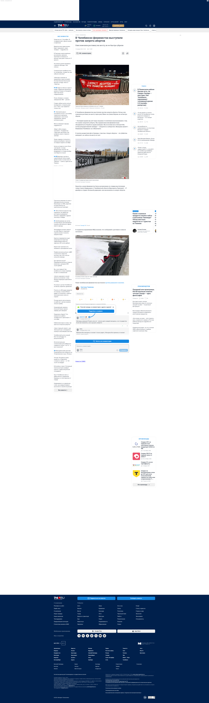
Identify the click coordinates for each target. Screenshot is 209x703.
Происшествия (121, 613)
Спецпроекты (140, 619)
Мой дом (101, 616)
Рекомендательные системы (112, 690)
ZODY (125, 22)
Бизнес (79, 608)
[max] (91, 635)
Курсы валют (115, 22)
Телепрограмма (92, 22)
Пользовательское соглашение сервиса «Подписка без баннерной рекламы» (123, 692)
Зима (100, 606)
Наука (100, 619)
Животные (80, 621)
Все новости (63, 36)
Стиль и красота (140, 608)
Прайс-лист (57, 608)
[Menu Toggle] (55, 25)
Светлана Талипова (87, 287)
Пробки (97, 25)
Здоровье (80, 624)
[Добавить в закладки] (123, 53)
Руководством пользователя (112, 680)
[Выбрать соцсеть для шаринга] (127, 53)
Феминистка (80, 293)
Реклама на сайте (59, 606)
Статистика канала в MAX (61, 624)
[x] (96, 635)
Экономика (139, 616)
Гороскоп (106, 22)
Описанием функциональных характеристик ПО (116, 681)
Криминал (102, 608)
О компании (57, 611)
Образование (102, 624)
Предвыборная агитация (61, 621)
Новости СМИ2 (80, 361)
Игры (121, 22)
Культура (101, 611)
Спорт (137, 606)
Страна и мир (140, 611)
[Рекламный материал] (118, 25)
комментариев (85, 53)
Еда (78, 619)
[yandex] (104, 635)
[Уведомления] (150, 25)
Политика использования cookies (113, 688)
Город (79, 613)
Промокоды (68, 22)
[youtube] (100, 635)
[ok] (87, 635)
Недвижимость (58, 22)
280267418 (82, 317)
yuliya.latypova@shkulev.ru (139, 674)
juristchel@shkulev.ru (91, 686)
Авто (78, 606)
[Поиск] (146, 25)
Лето (100, 613)
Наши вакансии (58, 616)
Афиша (100, 22)
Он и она (119, 606)
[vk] (83, 635)
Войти (81, 350)
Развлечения (121, 619)
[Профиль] (154, 25)
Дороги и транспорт (83, 616)
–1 (127, 337)
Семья (119, 624)
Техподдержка (58, 619)
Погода (84, 22)
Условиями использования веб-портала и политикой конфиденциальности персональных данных (128, 682)
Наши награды (58, 613)
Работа (119, 616)
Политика (120, 611)
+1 (122, 325)
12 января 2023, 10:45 (80, 49)
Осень (119, 608)
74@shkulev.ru (71, 685)
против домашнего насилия (114, 283)
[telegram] (79, 635)
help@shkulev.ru (64, 688)
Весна (79, 611)
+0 (122, 337)
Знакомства (76, 22)
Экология (138, 613)
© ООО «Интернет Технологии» (61, 697)
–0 (127, 325)
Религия (119, 621)
